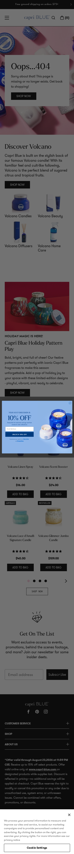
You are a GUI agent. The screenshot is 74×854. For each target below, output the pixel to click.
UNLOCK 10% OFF (19, 434)
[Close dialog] (69, 403)
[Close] (69, 814)
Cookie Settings (37, 848)
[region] (37, 831)
